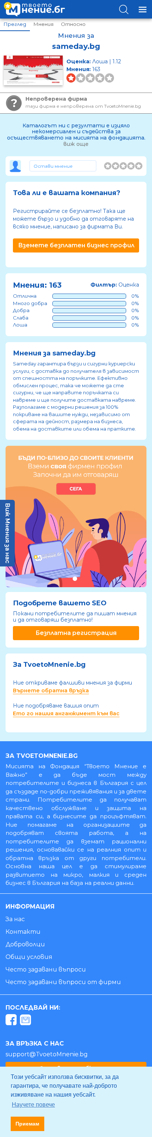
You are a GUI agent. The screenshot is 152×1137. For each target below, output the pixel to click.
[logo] (34, 9)
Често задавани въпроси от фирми (63, 982)
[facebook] (12, 1020)
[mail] (26, 1020)
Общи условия (29, 956)
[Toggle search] (123, 9)
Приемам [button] (27, 1124)
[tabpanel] (76, 516)
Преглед (15, 24)
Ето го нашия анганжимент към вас (66, 713)
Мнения (43, 24)
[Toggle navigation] (142, 9)
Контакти (23, 931)
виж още (76, 144)
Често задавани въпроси (46, 969)
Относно (73, 24)
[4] (131, 166)
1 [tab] (74, 578)
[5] (138, 166)
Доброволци (25, 944)
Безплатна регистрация (76, 632)
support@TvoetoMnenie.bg (47, 1054)
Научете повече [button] (33, 1104)
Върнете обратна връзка (51, 690)
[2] (115, 166)
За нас (15, 919)
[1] (107, 166)
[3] (123, 166)
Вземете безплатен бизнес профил (76, 245)
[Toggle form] (63, 165)
